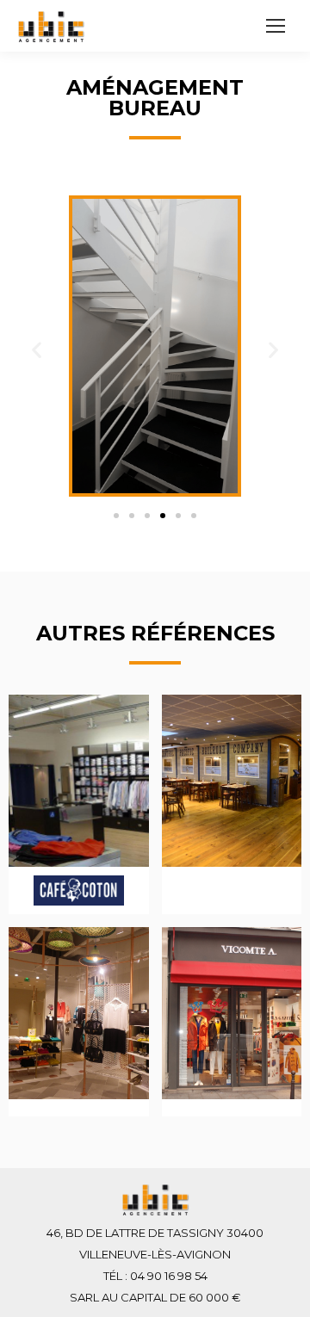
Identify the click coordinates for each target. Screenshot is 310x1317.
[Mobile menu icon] (275, 26)
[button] (116, 515)
